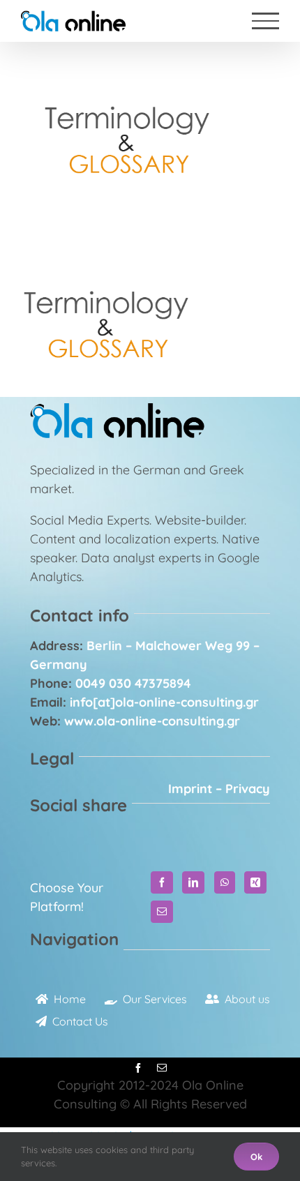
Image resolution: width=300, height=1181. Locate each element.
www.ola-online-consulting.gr (152, 721)
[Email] (162, 911)
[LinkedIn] (193, 882)
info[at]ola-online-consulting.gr (164, 702)
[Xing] (255, 882)
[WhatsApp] (225, 882)
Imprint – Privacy (219, 789)
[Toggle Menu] (265, 21)
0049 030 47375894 (133, 683)
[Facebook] (162, 882)
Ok (256, 1156)
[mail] (162, 1068)
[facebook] (138, 1068)
